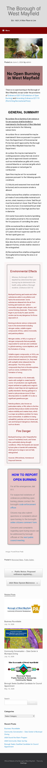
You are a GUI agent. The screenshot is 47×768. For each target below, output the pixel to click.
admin (28, 62)
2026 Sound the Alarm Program (15, 737)
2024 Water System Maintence (23, 583)
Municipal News (17, 559)
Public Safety (29, 559)
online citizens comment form (23, 522)
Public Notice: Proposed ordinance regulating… (23, 572)
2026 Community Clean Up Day (15, 741)
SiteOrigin (23, 763)
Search (7, 698)
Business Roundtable (12, 728)
